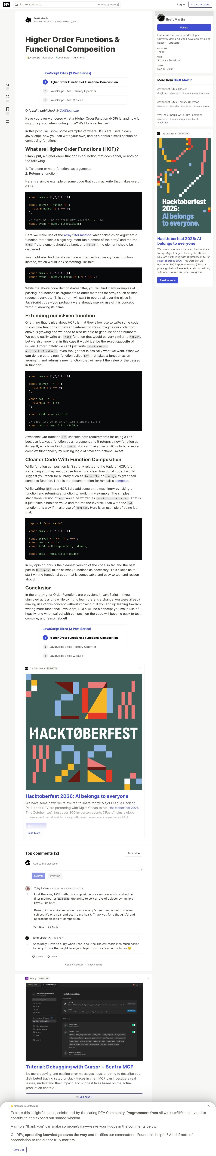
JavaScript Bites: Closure (183, 90)
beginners (62, 57)
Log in (181, 4)
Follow (184, 27)
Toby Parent (41, 888)
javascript (33, 57)
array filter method (78, 235)
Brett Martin (41, 18)
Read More (34, 832)
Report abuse (95, 964)
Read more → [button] (168, 280)
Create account (200, 4)
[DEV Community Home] (6, 4)
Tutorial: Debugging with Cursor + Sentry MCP (79, 1067)
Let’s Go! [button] (18, 1149)
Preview (55, 875)
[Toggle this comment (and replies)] (28, 894)
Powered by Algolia (107, 4)
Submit (38, 875)
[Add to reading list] (8, 111)
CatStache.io (69, 110)
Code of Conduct (74, 964)
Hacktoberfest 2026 (169, 260)
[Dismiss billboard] (209, 1105)
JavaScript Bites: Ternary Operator (183, 103)
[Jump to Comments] (8, 98)
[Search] (16, 4)
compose (121, 481)
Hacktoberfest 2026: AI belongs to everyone (77, 796)
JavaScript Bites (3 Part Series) (67, 73)
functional (78, 57)
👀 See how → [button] (84, 1096)
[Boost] (8, 121)
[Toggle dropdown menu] (139, 668)
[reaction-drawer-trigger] (7, 86)
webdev (47, 57)
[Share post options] (7, 133)
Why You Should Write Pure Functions (179, 118)
